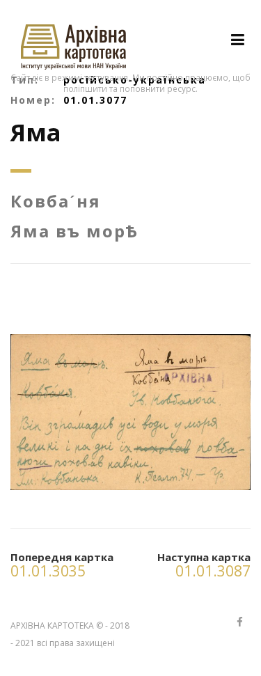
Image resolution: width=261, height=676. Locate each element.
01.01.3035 (48, 571)
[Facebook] (239, 623)
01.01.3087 (213, 571)
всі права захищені (76, 643)
